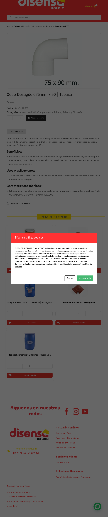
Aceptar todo (85, 278)
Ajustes (70, 278)
